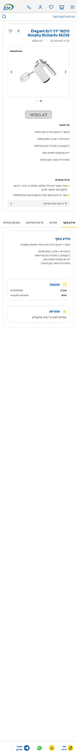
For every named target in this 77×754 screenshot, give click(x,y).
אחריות (53, 223)
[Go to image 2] (38, 101)
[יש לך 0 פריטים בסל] (62, 7)
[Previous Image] (16, 72)
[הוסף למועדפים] (10, 31)
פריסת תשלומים (35, 223)
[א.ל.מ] (8, 7)
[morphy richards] (16, 51)
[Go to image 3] (36, 101)
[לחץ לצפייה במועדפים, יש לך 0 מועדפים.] (51, 7)
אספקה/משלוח (11, 223)
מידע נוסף (69, 223)
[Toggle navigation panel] (72, 7)
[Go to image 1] (41, 101)
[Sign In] (40, 7)
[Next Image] (60, 72)
